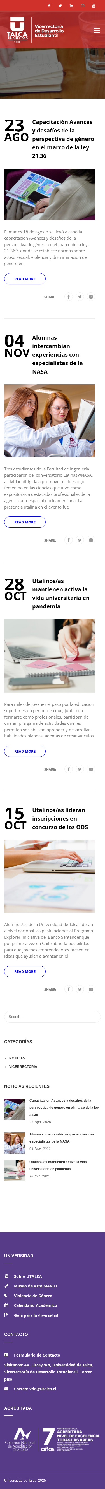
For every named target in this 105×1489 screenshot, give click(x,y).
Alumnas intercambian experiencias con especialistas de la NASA (57, 354)
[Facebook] (68, 297)
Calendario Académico (35, 1305)
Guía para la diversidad (36, 1315)
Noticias (17, 1058)
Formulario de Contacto (37, 1355)
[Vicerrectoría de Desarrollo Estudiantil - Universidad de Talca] (46, 32)
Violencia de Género (33, 1295)
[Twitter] (80, 297)
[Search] (94, 1017)
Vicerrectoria (23, 1067)
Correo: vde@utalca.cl (35, 1388)
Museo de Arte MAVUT (36, 1286)
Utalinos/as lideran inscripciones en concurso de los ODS (60, 818)
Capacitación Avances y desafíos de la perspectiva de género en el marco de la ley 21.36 (63, 139)
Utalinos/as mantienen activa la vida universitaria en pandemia (61, 593)
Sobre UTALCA (28, 1276)
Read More (25, 278)
